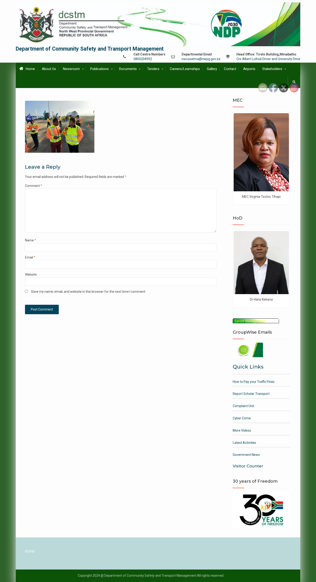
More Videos (242, 430)
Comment (33, 186)
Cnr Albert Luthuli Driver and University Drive (268, 59)
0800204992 (142, 59)
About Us (49, 69)
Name (30, 240)
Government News (246, 455)
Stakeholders (272, 69)
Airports (249, 69)
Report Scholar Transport (251, 394)
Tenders (153, 69)
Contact (230, 69)
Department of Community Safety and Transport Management (90, 49)
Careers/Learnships (185, 69)
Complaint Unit (243, 406)
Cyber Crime (242, 418)
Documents (128, 69)
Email (30, 257)
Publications (99, 69)
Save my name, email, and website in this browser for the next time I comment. (88, 291)
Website (31, 274)
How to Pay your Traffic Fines (254, 382)
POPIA (29, 551)
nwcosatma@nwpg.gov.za (201, 59)
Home (30, 69)
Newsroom (71, 69)
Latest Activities (244, 443)
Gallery (212, 69)
